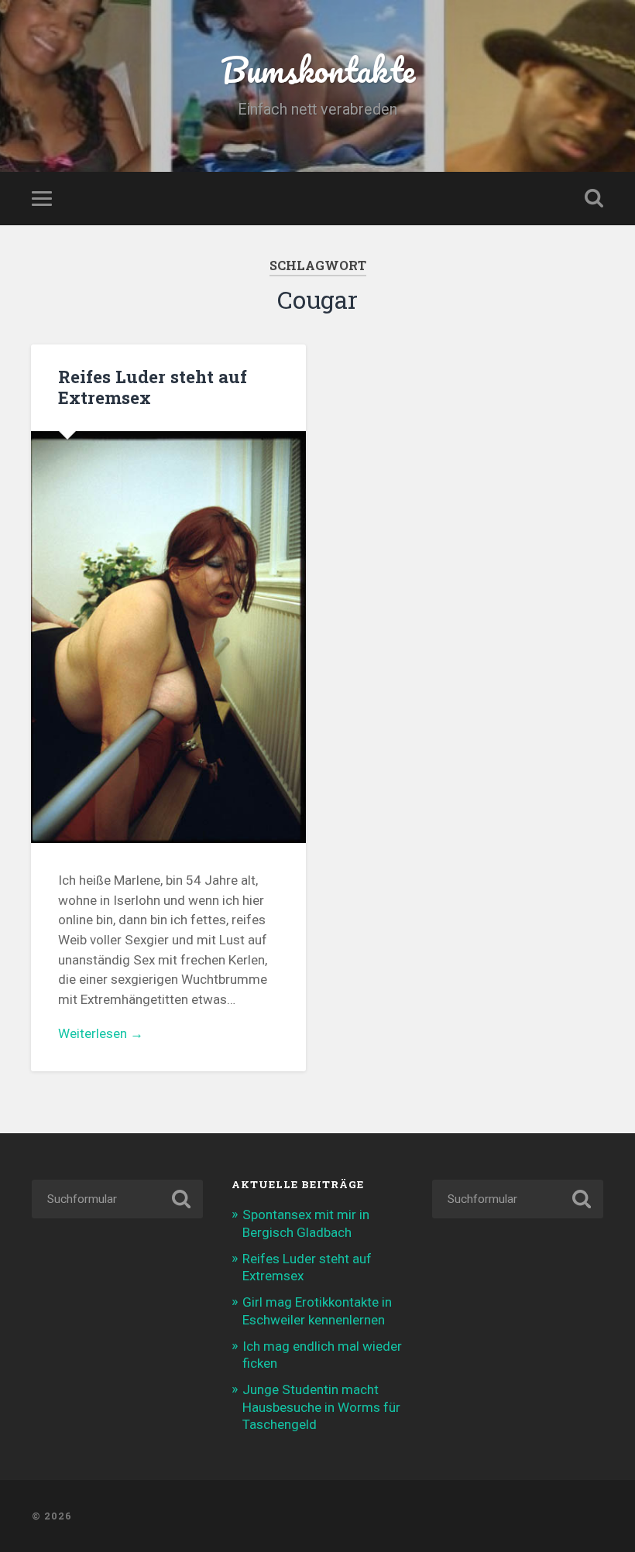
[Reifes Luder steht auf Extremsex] (168, 637)
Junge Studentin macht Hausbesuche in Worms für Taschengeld (321, 1406)
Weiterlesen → (100, 1033)
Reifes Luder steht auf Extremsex (152, 387)
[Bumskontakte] (317, 1516)
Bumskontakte (318, 69)
